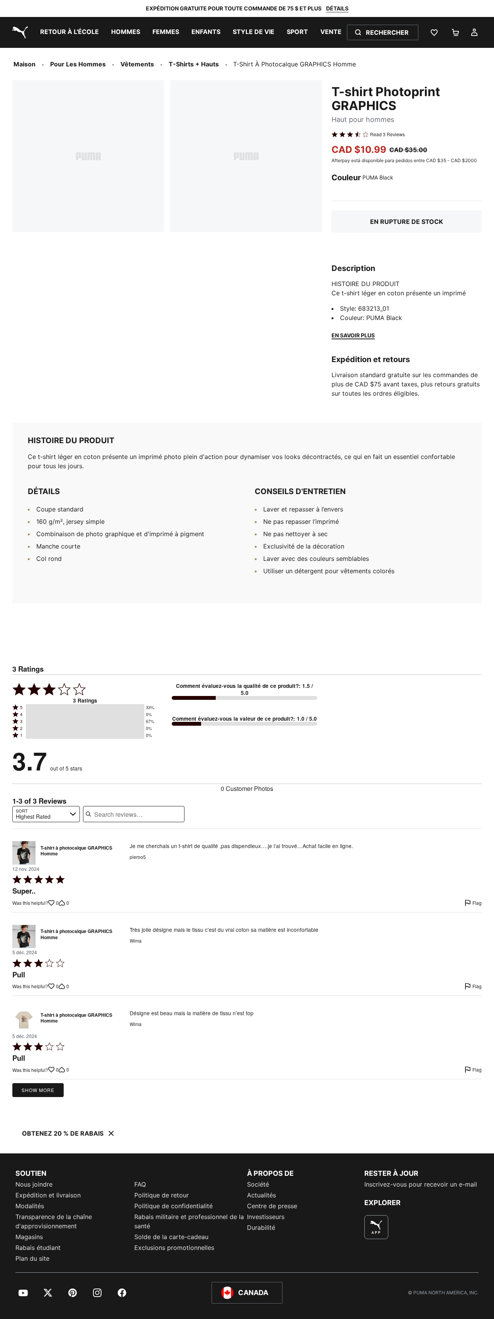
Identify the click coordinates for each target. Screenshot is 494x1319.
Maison (25, 64)
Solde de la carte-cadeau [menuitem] (171, 1237)
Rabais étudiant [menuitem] (38, 1247)
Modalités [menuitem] (29, 1206)
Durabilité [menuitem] (261, 1227)
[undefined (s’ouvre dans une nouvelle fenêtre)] (376, 1227)
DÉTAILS (337, 8)
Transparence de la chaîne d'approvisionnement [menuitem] (53, 1221)
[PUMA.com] (18, 32)
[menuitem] (69, 32)
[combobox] (46, 814)
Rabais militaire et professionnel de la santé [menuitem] (189, 1221)
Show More (38, 1090)
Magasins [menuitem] (29, 1237)
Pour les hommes (78, 64)
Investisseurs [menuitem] (265, 1217)
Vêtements (137, 64)
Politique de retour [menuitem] (161, 1195)
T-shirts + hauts (194, 64)
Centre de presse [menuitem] (272, 1206)
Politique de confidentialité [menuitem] (173, 1206)
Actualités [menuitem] (261, 1195)
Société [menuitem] (258, 1184)
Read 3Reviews (387, 134)
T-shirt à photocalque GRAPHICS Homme (76, 851)
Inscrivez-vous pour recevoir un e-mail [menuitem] (420, 1184)
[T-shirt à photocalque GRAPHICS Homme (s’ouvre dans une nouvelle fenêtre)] (24, 852)
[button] (85, 707)
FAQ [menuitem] (140, 1184)
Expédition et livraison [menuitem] (48, 1195)
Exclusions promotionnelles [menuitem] (174, 1247)
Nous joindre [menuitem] (33, 1184)
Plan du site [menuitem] (32, 1258)
